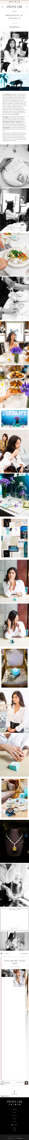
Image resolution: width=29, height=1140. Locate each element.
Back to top (14, 1094)
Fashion (14, 1109)
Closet (15, 1124)
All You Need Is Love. (14, 26)
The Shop (14, 1130)
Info (14, 1127)
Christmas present (6, 127)
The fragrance (5, 116)
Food (14, 1112)
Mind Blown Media (20, 1138)
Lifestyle (14, 1115)
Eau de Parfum (5, 121)
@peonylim (5, 1096)
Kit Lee (7, 953)
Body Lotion (19, 121)
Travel (15, 1118)
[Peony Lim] (14, 7)
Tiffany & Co (8, 94)
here (18, 114)
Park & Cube (10, 1138)
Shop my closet (14, 928)
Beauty (14, 11)
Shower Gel (11, 121)
